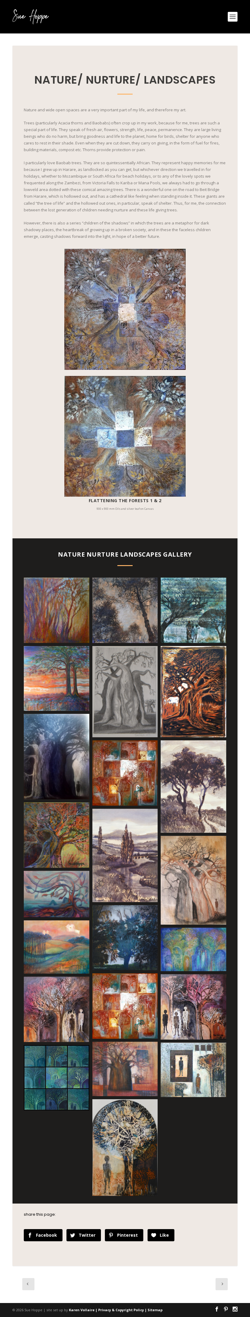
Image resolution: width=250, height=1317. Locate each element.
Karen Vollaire (82, 1310)
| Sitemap (153, 1310)
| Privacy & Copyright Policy (119, 1310)
